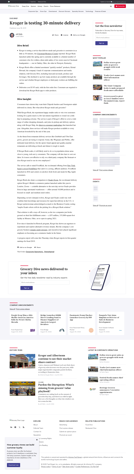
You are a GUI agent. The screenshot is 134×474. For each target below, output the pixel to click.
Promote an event (105, 205)
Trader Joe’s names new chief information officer (114, 77)
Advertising (63, 425)
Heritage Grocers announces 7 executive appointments (110, 390)
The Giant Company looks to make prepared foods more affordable (114, 88)
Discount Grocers (64, 11)
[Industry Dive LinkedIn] (11, 427)
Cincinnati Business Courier (47, 53)
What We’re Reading (40, 445)
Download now (14, 465)
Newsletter (37, 435)
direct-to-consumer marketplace (50, 125)
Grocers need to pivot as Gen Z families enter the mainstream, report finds (114, 99)
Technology (89, 11)
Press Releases (55, 6)
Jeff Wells (19, 34)
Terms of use (56, 467)
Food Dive (33, 1)
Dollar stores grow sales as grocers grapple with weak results (112, 66)
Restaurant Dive (42, 1)
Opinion (33, 6)
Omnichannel (53, 11)
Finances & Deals (100, 11)
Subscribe (121, 6)
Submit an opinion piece (67, 432)
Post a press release (106, 170)
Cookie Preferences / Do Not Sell (87, 467)
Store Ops (43, 11)
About (35, 425)
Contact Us (37, 432)
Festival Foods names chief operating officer (111, 378)
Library (40, 6)
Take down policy (68, 467)
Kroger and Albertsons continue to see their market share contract (54, 359)
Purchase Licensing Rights (42, 438)
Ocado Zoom (53, 180)
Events (46, 6)
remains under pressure (38, 229)
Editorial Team (38, 428)
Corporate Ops (33, 11)
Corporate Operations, (35, 252)
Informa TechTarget (75, 457)
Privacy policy (46, 467)
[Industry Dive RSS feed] (23, 427)
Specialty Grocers (78, 11)
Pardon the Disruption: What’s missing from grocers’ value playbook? (56, 388)
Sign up (101, 43)
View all (95, 170)
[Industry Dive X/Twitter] (19, 427)
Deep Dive (25, 6)
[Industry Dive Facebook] (15, 427)
